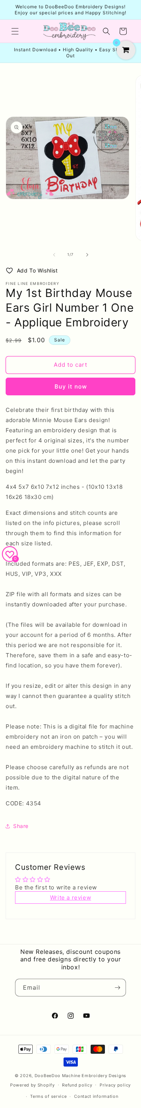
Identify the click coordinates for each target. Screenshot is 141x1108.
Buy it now (71, 386)
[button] (15, 31)
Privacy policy (115, 1085)
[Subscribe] (117, 987)
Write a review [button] (70, 897)
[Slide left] (54, 254)
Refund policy (77, 1085)
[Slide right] (87, 254)
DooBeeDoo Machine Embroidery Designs (80, 1075)
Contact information (96, 1096)
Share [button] (21, 826)
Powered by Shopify (32, 1084)
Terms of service (48, 1096)
